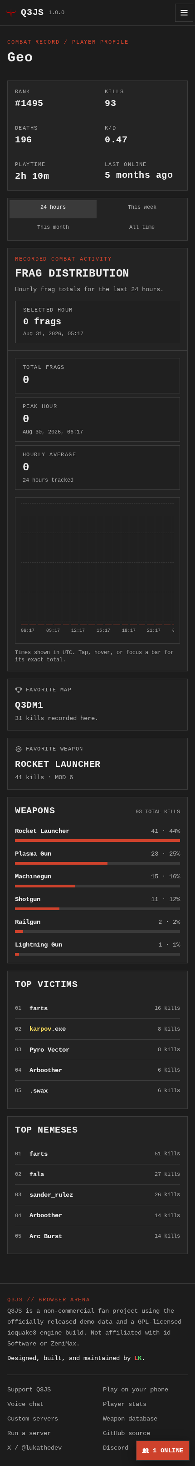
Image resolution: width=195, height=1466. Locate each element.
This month (53, 227)
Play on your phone (135, 1389)
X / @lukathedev (34, 1447)
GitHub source (126, 1433)
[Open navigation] (184, 13)
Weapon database (130, 1418)
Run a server (29, 1433)
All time (142, 227)
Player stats (124, 1404)
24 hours (53, 207)
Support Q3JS (29, 1389)
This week (142, 207)
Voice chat (25, 1404)
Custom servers (32, 1418)
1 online (168, 1450)
